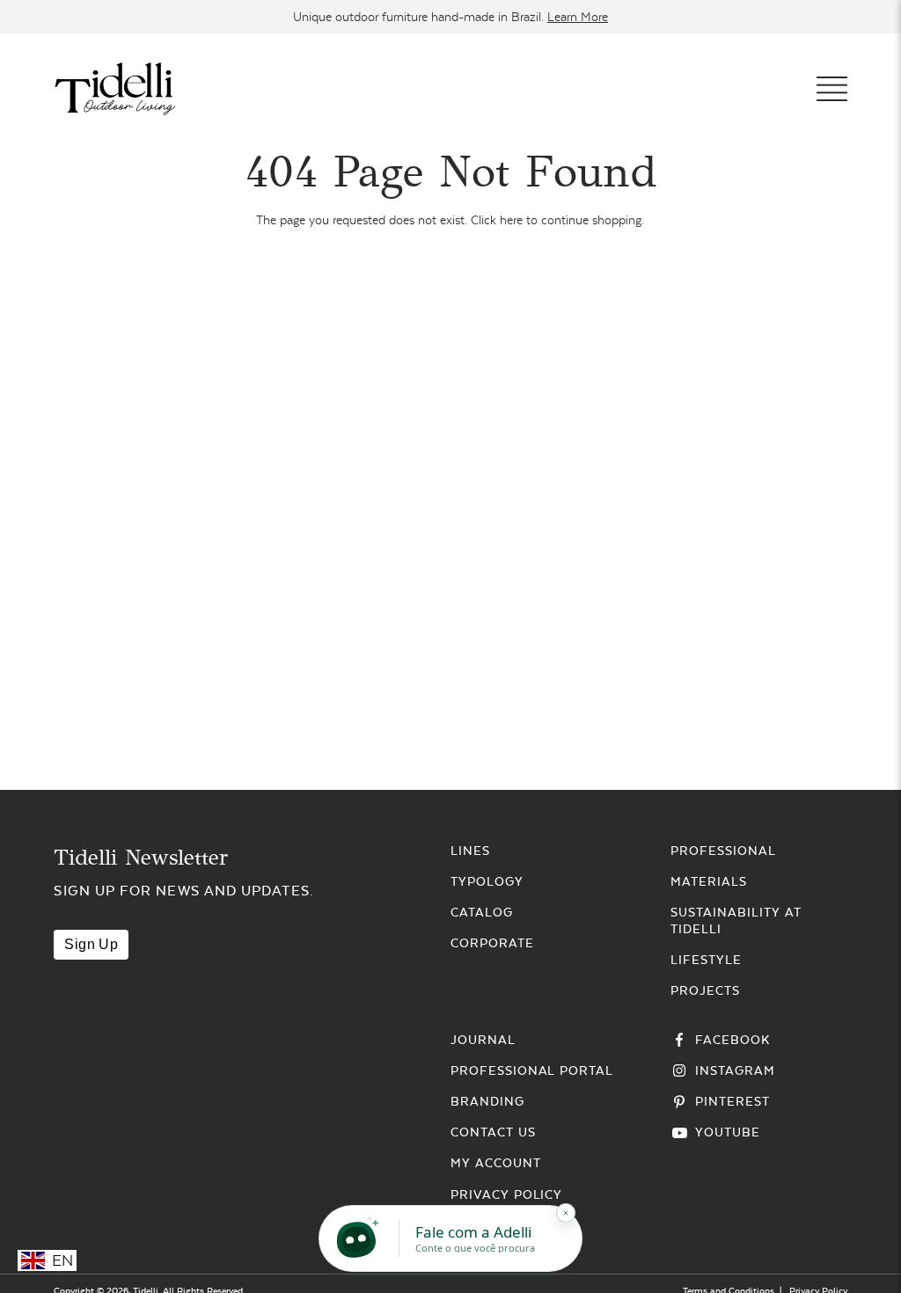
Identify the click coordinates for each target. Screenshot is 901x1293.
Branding (487, 1101)
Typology (487, 881)
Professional (723, 851)
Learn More (577, 17)
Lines (470, 851)
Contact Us (493, 1132)
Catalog (481, 912)
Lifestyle (706, 960)
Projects (705, 990)
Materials (708, 881)
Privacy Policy (506, 1194)
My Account (495, 1163)
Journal (483, 1040)
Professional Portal (531, 1070)
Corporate (492, 943)
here (511, 220)
